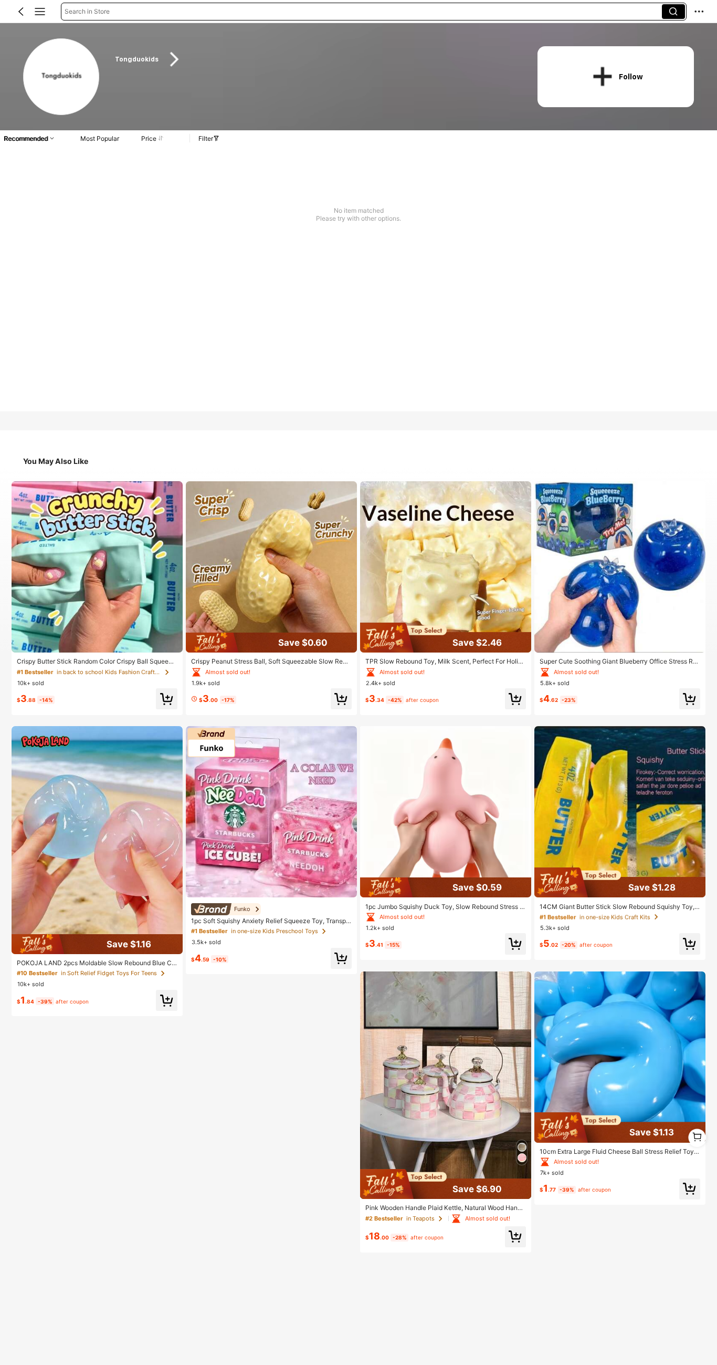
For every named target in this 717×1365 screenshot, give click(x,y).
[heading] (314, 59)
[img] (97, 944)
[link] (62, 77)
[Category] (39, 11)
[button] (21, 11)
